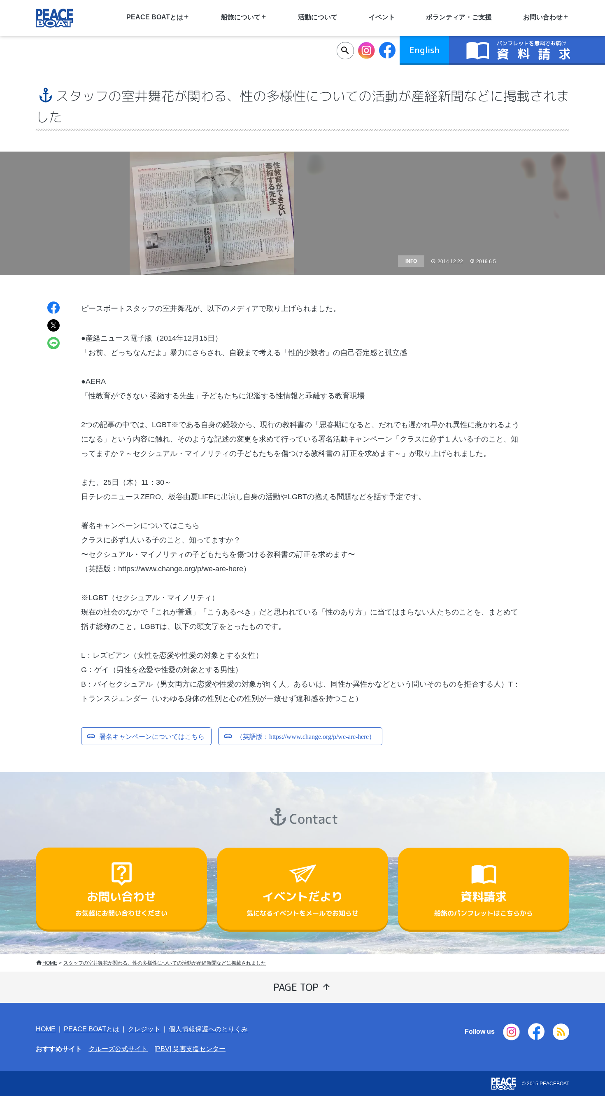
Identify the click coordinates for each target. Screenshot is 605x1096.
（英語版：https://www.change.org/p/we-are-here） (305, 735)
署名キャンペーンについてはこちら (152, 735)
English (424, 50)
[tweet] (53, 326)
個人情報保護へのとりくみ (208, 1029)
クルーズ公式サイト (118, 1048)
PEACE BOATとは (91, 1029)
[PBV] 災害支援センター (190, 1048)
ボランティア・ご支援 (459, 17)
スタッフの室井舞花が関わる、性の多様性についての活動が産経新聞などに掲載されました (164, 963)
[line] (53, 344)
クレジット (144, 1029)
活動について (317, 17)
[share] (53, 308)
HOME (49, 963)
